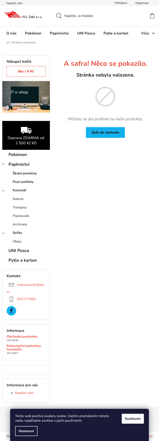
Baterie (18, 199)
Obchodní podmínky (22, 337)
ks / (26, 71)
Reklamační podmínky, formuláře (24, 347)
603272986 (26, 299)
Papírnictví (18, 164)
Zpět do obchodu (105, 132)
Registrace (142, 3)
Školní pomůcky (25, 173)
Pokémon (17, 154)
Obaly (17, 241)
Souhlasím (133, 418)
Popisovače (21, 216)
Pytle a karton (22, 260)
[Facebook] (11, 311)
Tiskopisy (20, 207)
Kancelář (19, 190)
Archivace (20, 224)
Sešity (17, 233)
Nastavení (26, 431)
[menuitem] (11, 33)
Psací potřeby (23, 182)
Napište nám (14, 3)
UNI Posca (18, 250)
